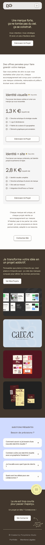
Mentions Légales (27, 540)
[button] (22, 442)
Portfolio (13, 540)
